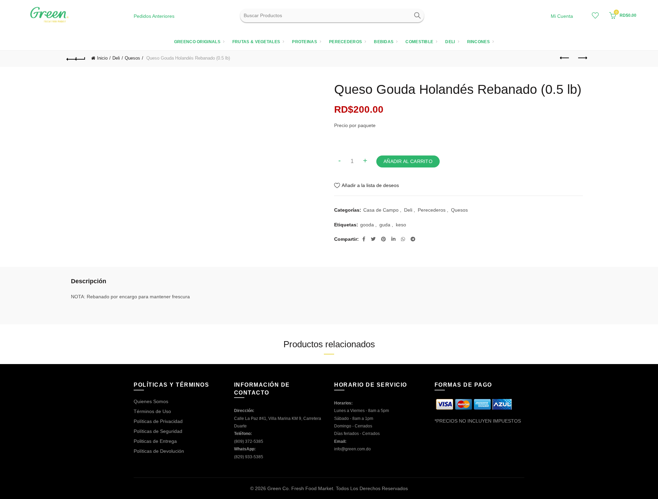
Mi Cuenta (562, 16)
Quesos (132, 58)
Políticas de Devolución (159, 451)
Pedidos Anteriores (154, 16)
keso (401, 224)
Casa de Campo (381, 210)
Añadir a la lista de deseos (370, 185)
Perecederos (345, 41)
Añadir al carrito (407, 161)
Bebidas (383, 41)
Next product (581, 58)
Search (417, 15)
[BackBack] (76, 58)
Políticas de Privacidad (158, 421)
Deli (450, 41)
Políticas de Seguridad (158, 431)
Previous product (564, 58)
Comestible (419, 41)
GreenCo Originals (197, 41)
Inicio (102, 58)
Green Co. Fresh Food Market (300, 488)
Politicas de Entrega (155, 441)
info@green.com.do (352, 449)
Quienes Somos (151, 401)
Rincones (478, 41)
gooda (367, 224)
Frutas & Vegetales (256, 41)
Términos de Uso (152, 411)
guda (384, 224)
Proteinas (304, 41)
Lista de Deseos (595, 15)
